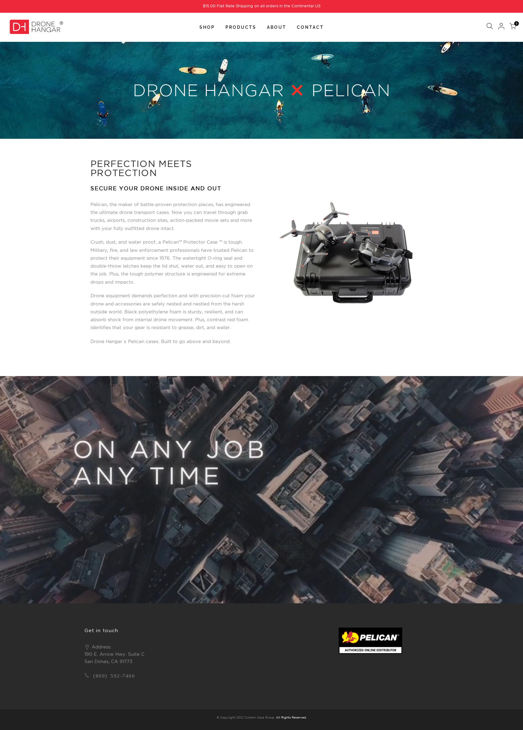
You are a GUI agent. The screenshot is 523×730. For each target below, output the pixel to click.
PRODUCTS (240, 27)
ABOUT (276, 27)
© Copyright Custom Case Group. (246, 717)
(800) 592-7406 (114, 675)
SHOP (207, 27)
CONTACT (310, 27)
